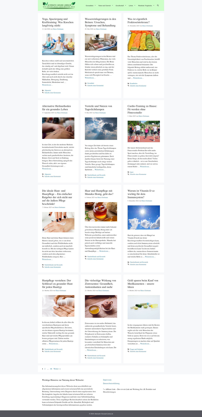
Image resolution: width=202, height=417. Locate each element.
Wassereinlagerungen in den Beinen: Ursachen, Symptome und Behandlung (100, 22)
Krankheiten (133, 83)
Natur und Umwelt (104, 5)
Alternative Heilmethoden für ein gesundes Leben (56, 107)
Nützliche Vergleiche (145, 5)
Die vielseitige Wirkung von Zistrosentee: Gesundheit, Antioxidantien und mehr (100, 284)
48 (51, 369)
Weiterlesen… (47, 85)
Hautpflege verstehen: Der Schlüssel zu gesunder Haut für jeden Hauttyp (57, 284)
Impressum (107, 380)
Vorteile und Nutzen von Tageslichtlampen (98, 107)
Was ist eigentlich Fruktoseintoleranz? (139, 20)
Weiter (57, 369)
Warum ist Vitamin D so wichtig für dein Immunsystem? (141, 194)
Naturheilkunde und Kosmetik (96, 175)
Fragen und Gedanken (136, 349)
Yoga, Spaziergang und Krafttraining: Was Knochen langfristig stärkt (57, 22)
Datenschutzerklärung (111, 383)
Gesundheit (89, 5)
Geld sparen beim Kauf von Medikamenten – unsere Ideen (143, 284)
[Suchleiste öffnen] (158, 5)
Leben (131, 5)
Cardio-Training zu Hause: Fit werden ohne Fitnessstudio (142, 109)
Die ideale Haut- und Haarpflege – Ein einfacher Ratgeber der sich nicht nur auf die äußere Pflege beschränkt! (57, 197)
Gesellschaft (120, 5)
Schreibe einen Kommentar (53, 93)
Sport (131, 172)
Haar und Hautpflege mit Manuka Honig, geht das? (99, 192)
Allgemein (48, 90)
